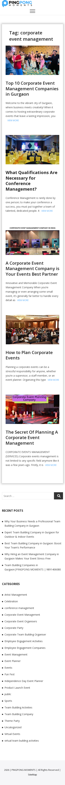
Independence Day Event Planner (24, 681)
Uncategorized (13, 727)
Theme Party (12, 720)
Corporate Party (14, 628)
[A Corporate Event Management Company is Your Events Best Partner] (32, 227)
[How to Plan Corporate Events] (32, 317)
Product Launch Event (17, 687)
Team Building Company (19, 714)
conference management (19, 608)
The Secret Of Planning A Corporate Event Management (32, 437)
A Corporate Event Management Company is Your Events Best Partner (32, 268)
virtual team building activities (22, 740)
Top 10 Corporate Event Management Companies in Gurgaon (32, 88)
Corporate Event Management (22, 614)
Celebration (11, 601)
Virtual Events (12, 734)
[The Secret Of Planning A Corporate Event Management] (32, 396)
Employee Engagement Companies (25, 648)
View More (13, 120)
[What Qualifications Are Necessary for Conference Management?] (32, 137)
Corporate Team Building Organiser (25, 634)
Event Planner (13, 661)
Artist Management (16, 594)
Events (8, 667)
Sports (8, 700)
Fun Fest (10, 674)
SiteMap (32, 774)
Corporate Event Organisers (21, 621)
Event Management (16, 654)
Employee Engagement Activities (24, 641)
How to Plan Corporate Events (29, 355)
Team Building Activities (18, 707)
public (8, 694)
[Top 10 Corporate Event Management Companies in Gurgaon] (32, 47)
